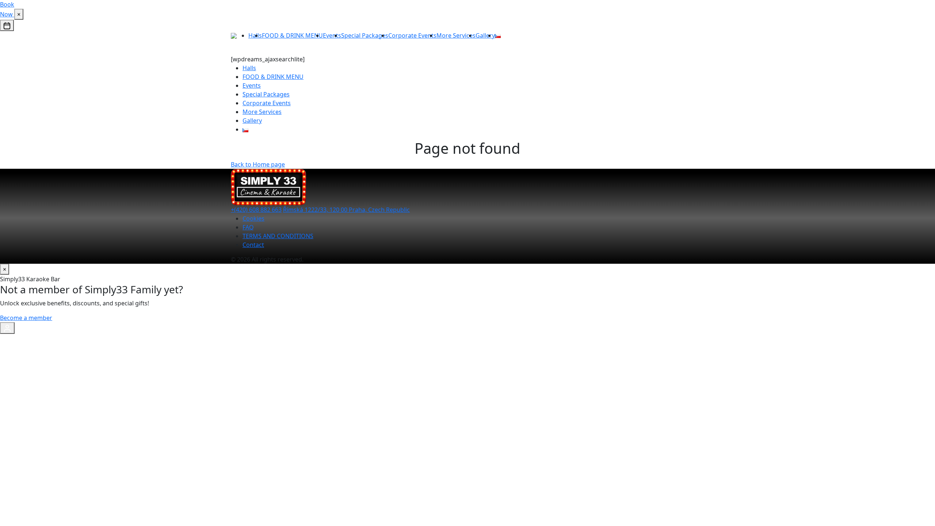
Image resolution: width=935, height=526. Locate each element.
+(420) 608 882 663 (256, 210)
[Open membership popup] (7, 328)
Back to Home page (258, 164)
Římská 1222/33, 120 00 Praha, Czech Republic (346, 210)
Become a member (26, 318)
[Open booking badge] (7, 25)
